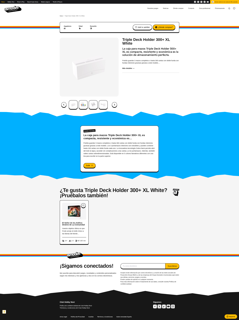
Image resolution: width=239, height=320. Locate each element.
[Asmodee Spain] (13, 8)
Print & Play (21, 2)
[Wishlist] (234, 8)
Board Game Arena (32, 2)
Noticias (165, 8)
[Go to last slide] (63, 104)
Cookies (91, 317)
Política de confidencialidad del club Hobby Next (76, 305)
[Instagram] (198, 2)
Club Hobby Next (67, 302)
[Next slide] (114, 104)
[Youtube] (207, 2)
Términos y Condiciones (105, 317)
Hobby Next (11, 2)
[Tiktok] (204, 2)
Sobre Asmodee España (124, 317)
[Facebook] (195, 2)
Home (3, 2)
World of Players (57, 2)
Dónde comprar (45, 2)
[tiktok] (164, 306)
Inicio (61, 16)
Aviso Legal (63, 317)
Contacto (191, 8)
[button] (73, 104)
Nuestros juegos (152, 8)
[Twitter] (159, 306)
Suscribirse (172, 266)
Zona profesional (204, 8)
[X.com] (201, 2)
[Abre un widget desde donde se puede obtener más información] (230, 316)
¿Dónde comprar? (165, 27)
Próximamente (220, 8)
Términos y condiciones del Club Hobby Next (75, 308)
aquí (173, 275)
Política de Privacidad (78, 317)
